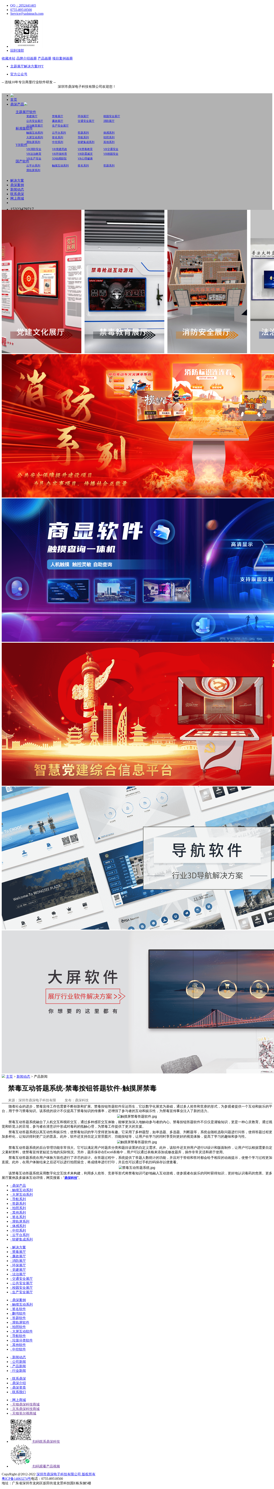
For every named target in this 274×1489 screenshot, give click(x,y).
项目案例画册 (62, 58)
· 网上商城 (18, 1400)
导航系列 (83, 137)
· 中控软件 (18, 1349)
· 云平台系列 (19, 1235)
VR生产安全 (33, 158)
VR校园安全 (110, 153)
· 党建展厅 (18, 1269)
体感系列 (109, 132)
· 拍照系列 (18, 1208)
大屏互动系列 (34, 137)
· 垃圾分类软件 (21, 1340)
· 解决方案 (18, 1247)
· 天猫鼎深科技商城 (25, 1404)
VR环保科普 (59, 153)
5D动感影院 (59, 158)
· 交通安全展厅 (21, 1278)
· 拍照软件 (18, 1327)
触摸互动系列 (34, 132)
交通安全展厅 (86, 121)
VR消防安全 (33, 149)
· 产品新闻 (18, 1366)
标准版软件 (24, 128)
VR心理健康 (85, 158)
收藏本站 (8, 58)
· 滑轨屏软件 (19, 1322)
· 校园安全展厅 (21, 1287)
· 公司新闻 (18, 1361)
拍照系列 (109, 137)
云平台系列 (59, 132)
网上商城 (17, 198)
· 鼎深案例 (18, 1300)
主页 (9, 1076)
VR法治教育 (33, 153)
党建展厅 (31, 116)
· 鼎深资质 (18, 1387)
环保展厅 (83, 116)
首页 (13, 99)
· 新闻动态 (18, 1357)
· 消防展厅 (18, 1261)
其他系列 (109, 142)
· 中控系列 (18, 1230)
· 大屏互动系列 (21, 1194)
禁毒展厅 (57, 116)
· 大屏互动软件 (21, 1331)
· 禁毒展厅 (18, 1252)
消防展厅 (109, 121)
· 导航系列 (18, 1199)
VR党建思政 (59, 149)
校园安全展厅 (111, 116)
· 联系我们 (18, 1392)
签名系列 (57, 137)
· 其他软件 (18, 1345)
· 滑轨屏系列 (19, 1221)
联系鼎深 (17, 194)
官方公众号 (18, 74)
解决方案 (17, 180)
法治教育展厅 (34, 125)
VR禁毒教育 (85, 149)
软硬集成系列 (86, 142)
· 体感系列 (18, 1226)
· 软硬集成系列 (21, 1239)
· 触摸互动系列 (21, 1190)
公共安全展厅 (34, 121)
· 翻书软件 (18, 1313)
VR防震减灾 (85, 153)
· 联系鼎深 (18, 1378)
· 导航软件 (18, 1336)
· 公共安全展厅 (21, 1283)
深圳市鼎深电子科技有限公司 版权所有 (65, 1474)
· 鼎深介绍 (18, 1383)
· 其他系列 (18, 1212)
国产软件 (22, 161)
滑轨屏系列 (33, 142)
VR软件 (21, 145)
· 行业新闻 (18, 1370)
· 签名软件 (18, 1309)
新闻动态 (17, 189)
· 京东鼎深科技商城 (25, 1409)
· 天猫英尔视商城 (23, 1413)
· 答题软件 (18, 1318)
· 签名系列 (18, 1217)
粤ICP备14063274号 (16, 1478)
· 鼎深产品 (18, 1185)
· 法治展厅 (18, 1274)
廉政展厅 (57, 121)
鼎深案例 (17, 185)
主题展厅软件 (26, 112)
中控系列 (57, 142)
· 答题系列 (18, 1203)
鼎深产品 (17, 104)
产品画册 (44, 58)
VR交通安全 (110, 149)
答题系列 (83, 132)
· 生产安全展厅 (21, 1292)
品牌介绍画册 (26, 58)
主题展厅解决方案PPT (27, 66)
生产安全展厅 (60, 125)
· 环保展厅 (18, 1265)
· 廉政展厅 (18, 1256)
